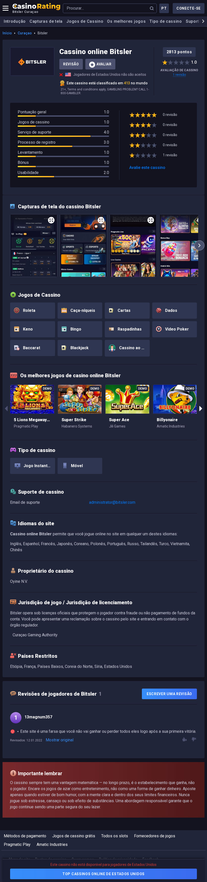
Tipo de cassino (165, 21)
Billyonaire (167, 419)
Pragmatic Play (17, 844)
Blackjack (79, 347)
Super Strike (74, 419)
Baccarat (31, 347)
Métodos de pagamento (25, 836)
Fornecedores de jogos (154, 836)
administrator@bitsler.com (112, 502)
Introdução (15, 21)
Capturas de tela (46, 21)
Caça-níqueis (82, 310)
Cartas (124, 310)
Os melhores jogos (126, 21)
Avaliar (104, 64)
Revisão (71, 64)
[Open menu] (5, 8)
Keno (27, 329)
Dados (170, 310)
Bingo (75, 329)
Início (7, 33)
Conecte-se (188, 8)
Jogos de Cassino (84, 21)
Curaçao (25, 33)
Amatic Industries (52, 844)
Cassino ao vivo (133, 347)
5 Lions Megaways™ (32, 419)
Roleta (28, 310)
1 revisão (179, 75)
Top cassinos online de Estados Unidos (103, 874)
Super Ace (119, 419)
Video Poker (176, 329)
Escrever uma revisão (169, 694)
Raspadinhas (129, 329)
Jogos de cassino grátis (73, 836)
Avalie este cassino (147, 167)
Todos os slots (114, 836)
